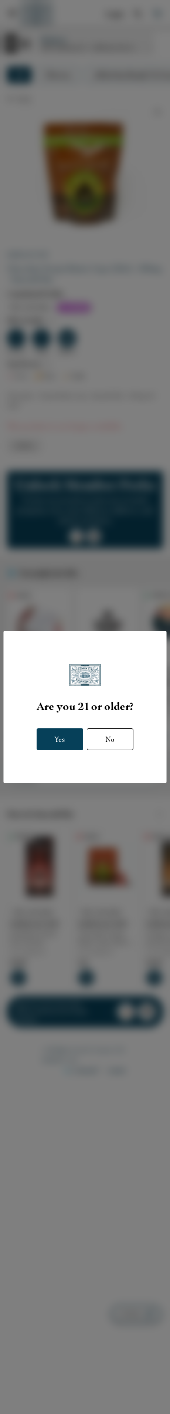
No (110, 739)
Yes (59, 739)
